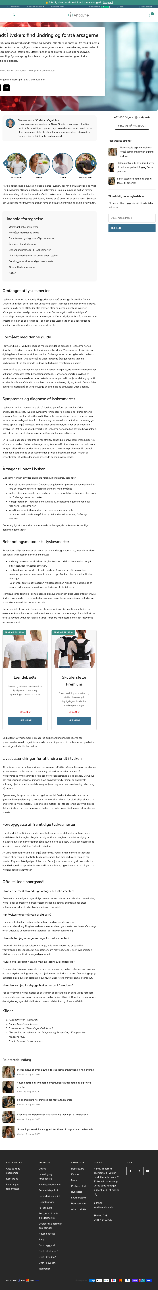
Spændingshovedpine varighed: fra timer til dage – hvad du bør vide (55, 1129)
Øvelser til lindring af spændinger (50, 1226)
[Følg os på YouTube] (147, 1171)
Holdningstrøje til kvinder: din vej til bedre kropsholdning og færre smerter (135, 167)
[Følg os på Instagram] (139, 1171)
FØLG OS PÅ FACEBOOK (132, 125)
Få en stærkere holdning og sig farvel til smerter (44, 1100)
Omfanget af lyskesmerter (22, 227)
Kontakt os (12, 1178)
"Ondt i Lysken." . (26, 1041)
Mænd (74, 1180)
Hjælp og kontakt (146, 7)
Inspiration (44, 1268)
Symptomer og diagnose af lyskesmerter (30, 238)
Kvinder (75, 1174)
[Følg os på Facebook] (130, 1171)
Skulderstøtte (79, 1197)
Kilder (11, 273)
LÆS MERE (25, 720)
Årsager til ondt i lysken (21, 244)
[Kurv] (150, 14)
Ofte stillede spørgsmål (21, 267)
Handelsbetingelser (50, 1184)
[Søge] (14, 15)
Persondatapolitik (48, 1190)
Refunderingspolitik (50, 1196)
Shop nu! (108, 2)
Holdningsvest (47, 1233)
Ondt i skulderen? (48, 1251)
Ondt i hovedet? (47, 1263)
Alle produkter (79, 1209)
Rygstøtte (76, 1192)
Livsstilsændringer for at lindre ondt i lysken (32, 255)
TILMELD (116, 228)
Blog (41, 1239)
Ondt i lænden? (47, 1257)
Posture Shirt (78, 1186)
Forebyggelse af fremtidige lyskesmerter (30, 261)
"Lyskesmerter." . (23, 1019)
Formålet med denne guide (23, 232)
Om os (121, 7)
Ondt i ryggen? (47, 1245)
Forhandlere (45, 1208)
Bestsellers (77, 1168)
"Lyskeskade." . (23, 1024)
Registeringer (46, 1202)
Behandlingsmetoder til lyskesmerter (29, 250)
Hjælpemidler (79, 1203)
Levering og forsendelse (12, 1187)
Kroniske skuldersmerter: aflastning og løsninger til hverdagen (52, 1114)
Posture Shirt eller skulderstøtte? (49, 1216)
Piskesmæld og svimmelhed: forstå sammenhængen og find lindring (55, 1070)
